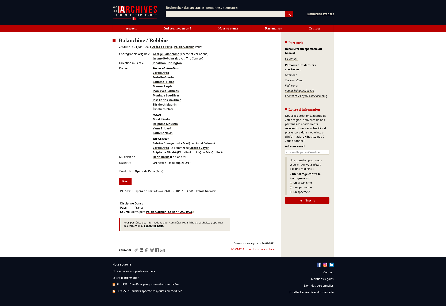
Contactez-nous (153, 225)
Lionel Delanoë (204, 143)
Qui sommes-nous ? (177, 28)
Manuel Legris (162, 86)
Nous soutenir (228, 28)
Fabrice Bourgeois (165, 143)
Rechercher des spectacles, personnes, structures (202, 7)
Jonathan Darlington (167, 63)
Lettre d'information (126, 278)
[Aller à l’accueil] (135, 18)
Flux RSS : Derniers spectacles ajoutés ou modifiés (149, 291)
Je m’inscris (307, 200)
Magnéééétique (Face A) (299, 91)
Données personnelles (319, 286)
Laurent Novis (162, 133)
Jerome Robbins (164, 58)
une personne (302, 187)
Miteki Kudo (161, 119)
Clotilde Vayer (199, 148)
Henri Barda (161, 157)
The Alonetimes (294, 80)
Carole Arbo (161, 73)
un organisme (302, 182)
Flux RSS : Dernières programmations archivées (148, 284)
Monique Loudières (166, 95)
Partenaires (273, 28)
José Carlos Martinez (167, 100)
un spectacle (301, 192)
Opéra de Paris (162, 47)
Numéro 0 (291, 75)
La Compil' (291, 59)
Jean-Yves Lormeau (166, 91)
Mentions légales (322, 279)
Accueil (131, 28)
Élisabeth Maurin (165, 104)
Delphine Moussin (165, 124)
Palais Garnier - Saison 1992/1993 (169, 212)
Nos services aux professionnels (134, 271)
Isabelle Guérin (163, 77)
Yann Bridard (162, 128)
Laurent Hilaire (163, 82)
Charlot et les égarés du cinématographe (307, 96)
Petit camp (291, 85)
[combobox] (225, 14)
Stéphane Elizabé (164, 152)
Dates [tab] (125, 181)
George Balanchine (166, 54)
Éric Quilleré (214, 152)
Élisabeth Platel (163, 109)
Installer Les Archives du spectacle (311, 292)
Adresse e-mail (295, 146)
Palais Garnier (184, 47)
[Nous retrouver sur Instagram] (325, 266)
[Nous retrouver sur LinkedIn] (331, 266)
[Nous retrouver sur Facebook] (319, 266)
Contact (314, 28)
